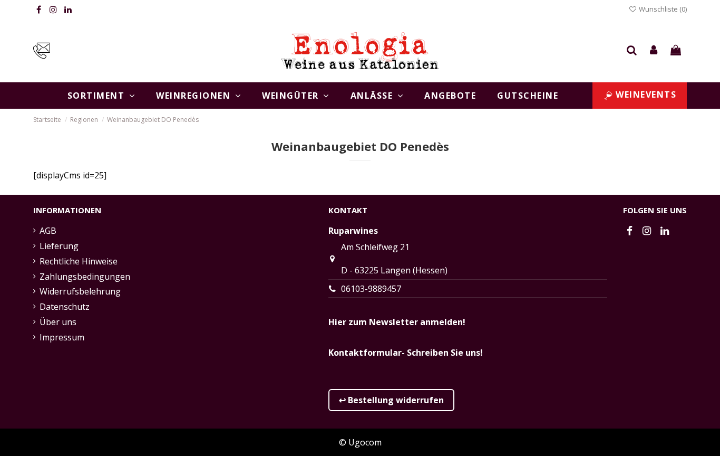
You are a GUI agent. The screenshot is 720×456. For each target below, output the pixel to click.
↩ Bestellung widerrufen (391, 400)
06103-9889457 (371, 288)
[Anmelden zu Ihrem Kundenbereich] (654, 50)
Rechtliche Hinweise (79, 261)
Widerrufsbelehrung (80, 291)
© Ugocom (360, 442)
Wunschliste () (662, 9)
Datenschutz (65, 306)
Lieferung (59, 246)
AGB (48, 230)
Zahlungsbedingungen (85, 276)
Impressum (62, 337)
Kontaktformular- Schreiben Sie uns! (405, 352)
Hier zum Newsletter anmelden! (396, 322)
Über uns (58, 322)
